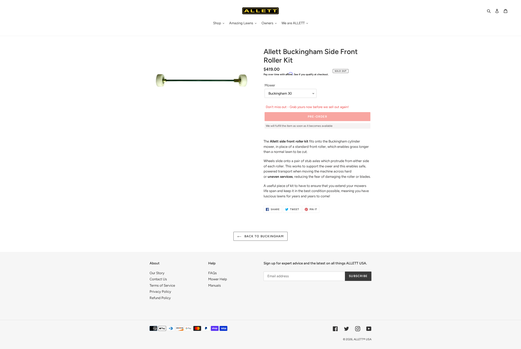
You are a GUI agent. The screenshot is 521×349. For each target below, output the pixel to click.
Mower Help (217, 279)
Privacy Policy (160, 291)
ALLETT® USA (362, 339)
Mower (270, 85)
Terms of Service (162, 285)
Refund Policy (160, 298)
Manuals (214, 285)
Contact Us (158, 279)
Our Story (157, 273)
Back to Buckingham (263, 236)
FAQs (212, 273)
